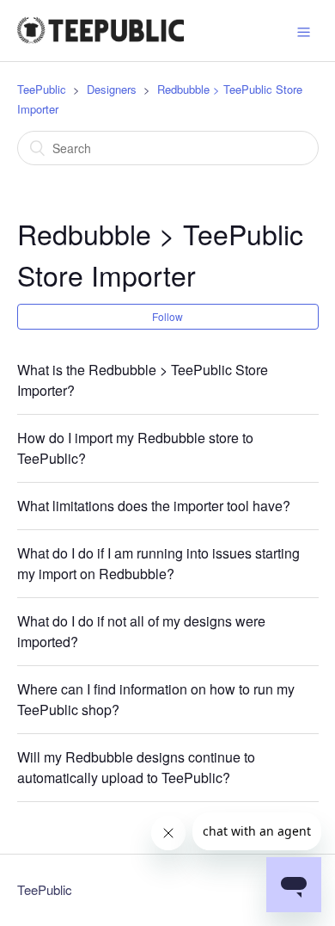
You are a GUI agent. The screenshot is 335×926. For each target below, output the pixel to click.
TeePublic (41, 89)
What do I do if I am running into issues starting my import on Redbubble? (158, 563)
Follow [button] (167, 316)
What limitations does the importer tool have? (153, 505)
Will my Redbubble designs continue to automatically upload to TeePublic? (136, 767)
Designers (112, 89)
